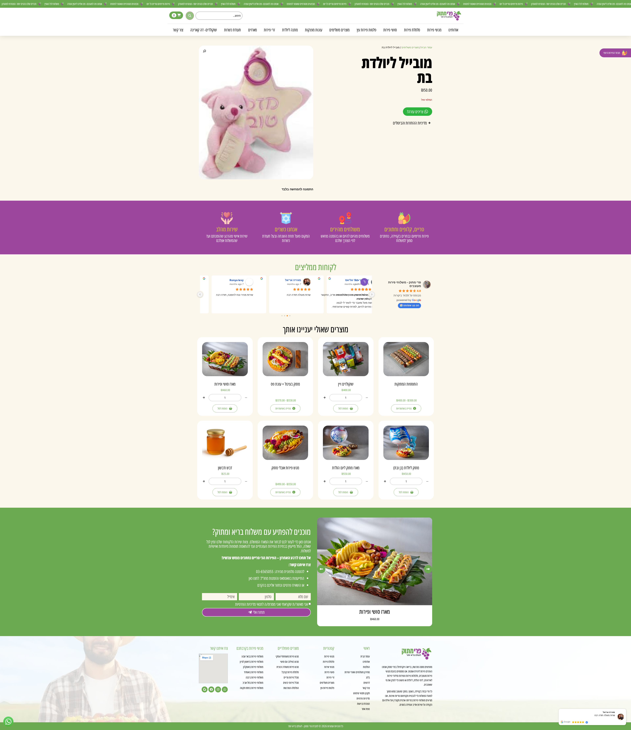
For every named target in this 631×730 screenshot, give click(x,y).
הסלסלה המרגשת (291, 688)
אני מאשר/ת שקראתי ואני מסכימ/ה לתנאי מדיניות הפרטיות (271, 604)
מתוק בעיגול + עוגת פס (285, 384)
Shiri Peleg (352, 280)
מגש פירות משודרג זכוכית (288, 667)
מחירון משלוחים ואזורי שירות (357, 672)
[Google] (205, 689)
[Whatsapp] (225, 689)
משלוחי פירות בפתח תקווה (251, 688)
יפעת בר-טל (236, 280)
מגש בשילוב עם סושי (289, 662)
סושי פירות (390, 30)
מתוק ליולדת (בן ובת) (406, 467)
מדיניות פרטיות (363, 698)
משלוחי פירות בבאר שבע (252, 656)
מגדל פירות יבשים (291, 683)
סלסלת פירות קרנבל (290, 672)
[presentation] (321, 569)
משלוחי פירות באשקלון (253, 667)
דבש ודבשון (225, 467)
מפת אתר (366, 709)
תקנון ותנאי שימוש (361, 693)
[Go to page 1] (287, 315)
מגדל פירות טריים (291, 677)
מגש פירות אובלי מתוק (285, 467)
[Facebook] (211, 689)
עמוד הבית (426, 47)
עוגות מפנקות (313, 30)
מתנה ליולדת (290, 30)
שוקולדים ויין (345, 384)
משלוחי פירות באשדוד (253, 672)
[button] (204, 51)
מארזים (252, 30)
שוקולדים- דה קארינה (203, 30)
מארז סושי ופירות (224, 384)
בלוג (368, 677)
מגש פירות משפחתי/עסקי (287, 656)
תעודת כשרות (232, 30)
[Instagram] (218, 689)
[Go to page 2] (284, 315)
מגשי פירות (434, 30)
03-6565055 (264, 571)
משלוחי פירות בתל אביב (253, 683)
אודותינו (453, 30)
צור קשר (178, 30)
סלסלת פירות (412, 30)
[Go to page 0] (290, 315)
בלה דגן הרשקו (292, 280)
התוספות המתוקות (406, 384)
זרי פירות (269, 30)
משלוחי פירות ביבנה (254, 677)
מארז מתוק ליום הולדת (345, 467)
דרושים (366, 683)
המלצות (366, 667)
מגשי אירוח (329, 667)
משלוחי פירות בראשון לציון (251, 662)
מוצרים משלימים (339, 30)
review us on (411, 305)
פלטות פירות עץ (366, 30)
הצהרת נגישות (363, 704)
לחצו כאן (254, 578)
